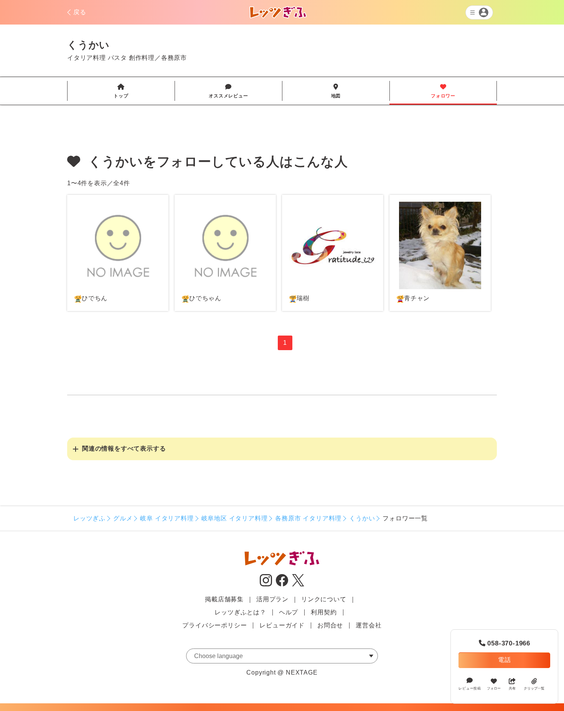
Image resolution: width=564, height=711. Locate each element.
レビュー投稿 (469, 688)
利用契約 (323, 612)
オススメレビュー (228, 91)
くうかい (362, 518)
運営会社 (368, 625)
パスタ (117, 57)
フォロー (494, 688)
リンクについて (323, 599)
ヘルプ (288, 612)
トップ (121, 91)
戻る (79, 12)
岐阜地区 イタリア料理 (234, 518)
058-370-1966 (504, 643)
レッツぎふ (89, 518)
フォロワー (443, 91)
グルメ (122, 518)
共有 (512, 688)
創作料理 (142, 57)
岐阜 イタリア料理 (166, 518)
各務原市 (174, 57)
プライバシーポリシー (214, 625)
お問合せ (330, 625)
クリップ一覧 (534, 688)
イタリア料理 (86, 57)
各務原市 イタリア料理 (308, 518)
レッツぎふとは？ (240, 612)
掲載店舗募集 (224, 599)
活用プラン (272, 599)
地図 (336, 91)
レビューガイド (282, 625)
